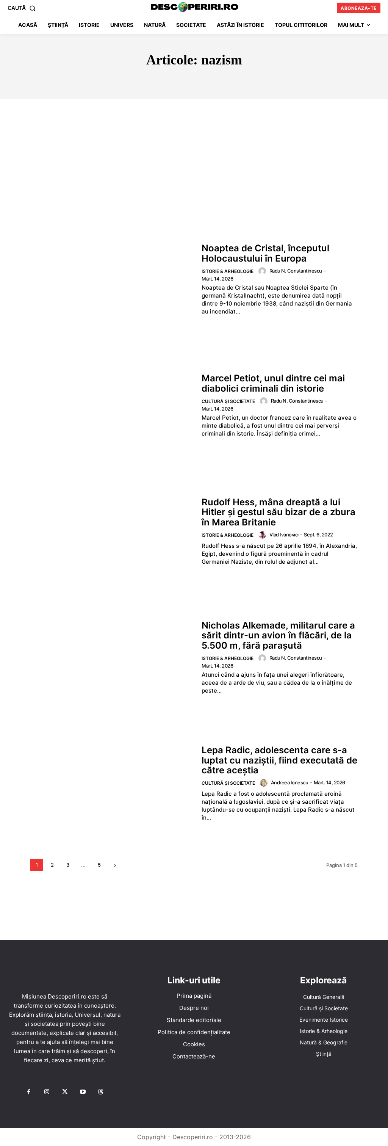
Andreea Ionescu (289, 782)
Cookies (194, 1044)
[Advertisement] (194, 156)
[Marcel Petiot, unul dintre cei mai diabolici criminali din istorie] (112, 405)
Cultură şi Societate (228, 401)
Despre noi (194, 1007)
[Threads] (101, 1092)
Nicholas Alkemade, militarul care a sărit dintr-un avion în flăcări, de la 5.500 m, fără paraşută (278, 635)
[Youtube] (82, 1092)
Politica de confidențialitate (194, 1032)
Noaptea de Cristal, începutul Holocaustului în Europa (265, 253)
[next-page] (114, 865)
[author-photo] (263, 271)
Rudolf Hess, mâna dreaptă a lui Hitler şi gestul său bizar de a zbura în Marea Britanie (278, 512)
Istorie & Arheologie (227, 271)
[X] (65, 1092)
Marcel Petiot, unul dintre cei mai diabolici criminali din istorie (273, 383)
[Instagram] (46, 1092)
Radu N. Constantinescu (295, 271)
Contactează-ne (193, 1056)
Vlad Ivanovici (284, 534)
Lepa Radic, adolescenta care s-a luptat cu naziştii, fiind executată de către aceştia (279, 760)
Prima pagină (194, 995)
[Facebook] (29, 1092)
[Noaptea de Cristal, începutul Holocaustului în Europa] (112, 279)
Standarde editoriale (194, 1020)
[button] (23, 8)
